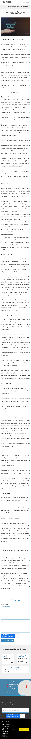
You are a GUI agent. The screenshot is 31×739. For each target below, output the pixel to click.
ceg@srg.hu (11, 686)
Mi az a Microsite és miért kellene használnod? (22, 660)
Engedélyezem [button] (23, 729)
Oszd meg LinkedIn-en (15, 600)
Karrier (8, 692)
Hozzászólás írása (7, 640)
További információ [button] (5, 735)
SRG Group (3, 6)
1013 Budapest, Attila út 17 (15, 684)
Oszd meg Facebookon (12, 600)
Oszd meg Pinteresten (19, 600)
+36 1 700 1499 (12, 688)
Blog (8, 6)
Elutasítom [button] (14, 729)
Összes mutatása (5, 606)
